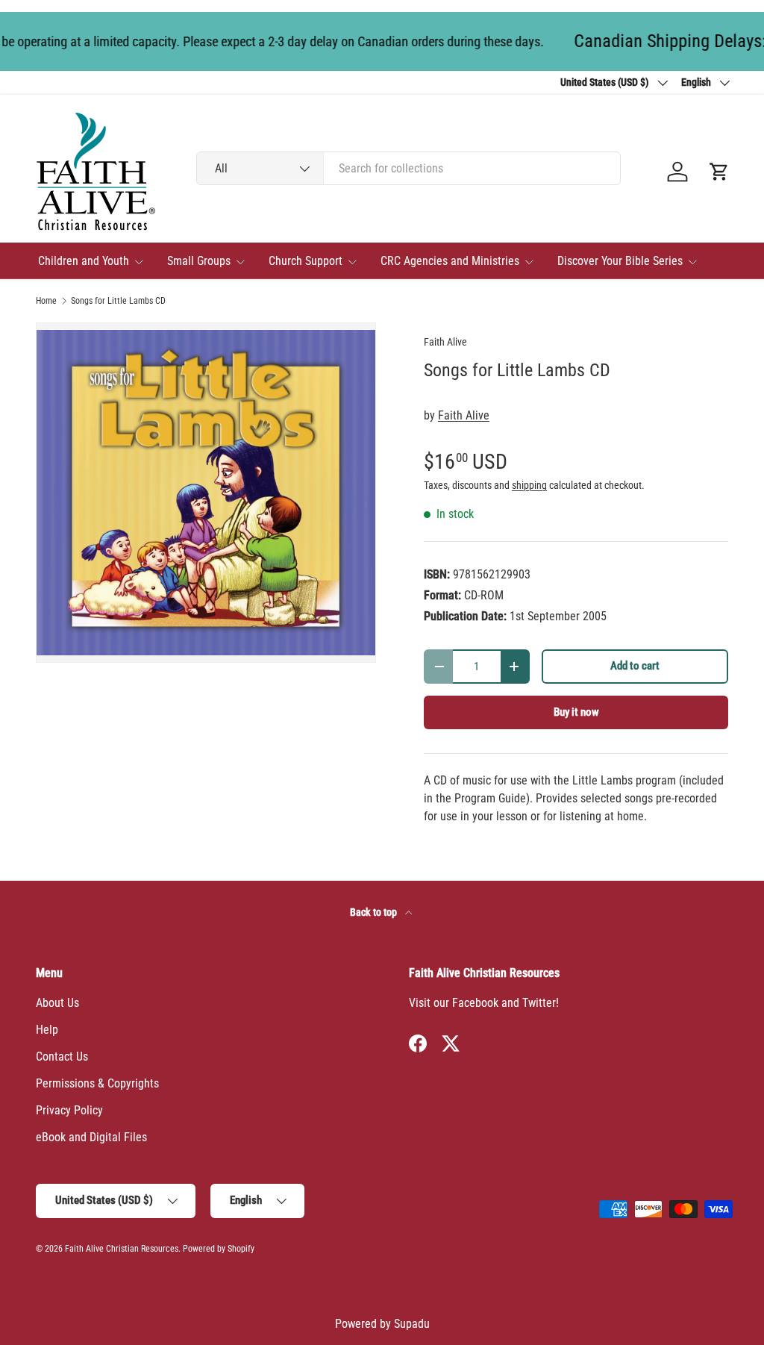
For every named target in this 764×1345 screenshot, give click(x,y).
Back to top (374, 912)
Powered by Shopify (218, 1248)
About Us (57, 1003)
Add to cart (635, 665)
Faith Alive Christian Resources (121, 1248)
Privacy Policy (69, 1110)
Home (46, 300)
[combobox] (408, 168)
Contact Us (62, 1056)
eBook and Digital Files (91, 1137)
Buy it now (576, 712)
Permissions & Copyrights (97, 1083)
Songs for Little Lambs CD (118, 300)
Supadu (412, 1324)
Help (47, 1030)
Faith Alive (445, 342)
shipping (529, 485)
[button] (719, 171)
